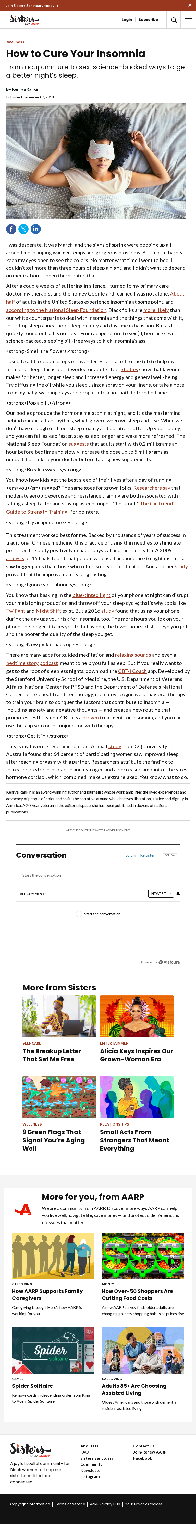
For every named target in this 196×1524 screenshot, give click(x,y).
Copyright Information (30, 1504)
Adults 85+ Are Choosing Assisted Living (134, 1389)
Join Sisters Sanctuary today (30, 5)
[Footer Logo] (41, 1450)
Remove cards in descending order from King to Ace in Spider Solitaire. (51, 1397)
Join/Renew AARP (150, 1451)
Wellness (15, 41)
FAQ (84, 1451)
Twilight (15, 611)
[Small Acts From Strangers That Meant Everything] (137, 1097)
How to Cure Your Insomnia (75, 54)
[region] (98, 912)
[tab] (33, 894)
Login (127, 19)
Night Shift (48, 611)
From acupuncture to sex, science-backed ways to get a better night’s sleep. (96, 71)
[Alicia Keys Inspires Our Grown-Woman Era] (137, 1016)
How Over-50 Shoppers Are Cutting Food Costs (137, 1294)
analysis (15, 558)
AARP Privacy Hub (105, 1504)
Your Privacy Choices (144, 1504)
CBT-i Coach (132, 671)
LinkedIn (36, 229)
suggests (79, 444)
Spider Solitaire (32, 1385)
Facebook (11, 229)
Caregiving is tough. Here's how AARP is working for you (47, 1310)
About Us (89, 1445)
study (181, 566)
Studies (129, 369)
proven (91, 717)
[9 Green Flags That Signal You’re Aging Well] (59, 1097)
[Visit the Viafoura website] (169, 962)
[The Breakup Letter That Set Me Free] (59, 1016)
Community (91, 1464)
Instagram (90, 1476)
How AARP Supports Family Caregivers (47, 1294)
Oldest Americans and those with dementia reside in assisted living (139, 1405)
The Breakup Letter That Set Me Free (51, 1055)
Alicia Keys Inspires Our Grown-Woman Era (136, 1055)
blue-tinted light (91, 595)
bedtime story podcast (32, 663)
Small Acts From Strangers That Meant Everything (134, 1140)
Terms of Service (70, 1504)
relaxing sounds (133, 655)
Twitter (23, 229)
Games (17, 1379)
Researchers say (151, 488)
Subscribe (148, 19)
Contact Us (144, 1445)
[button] (173, 19)
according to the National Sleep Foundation (56, 310)
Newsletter (91, 1470)
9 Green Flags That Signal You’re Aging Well (53, 1140)
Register (147, 855)
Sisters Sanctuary (97, 1458)
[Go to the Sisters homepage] (25, 20)
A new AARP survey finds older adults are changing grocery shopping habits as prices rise (143, 1310)
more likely (156, 310)
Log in (130, 855)
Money (108, 1284)
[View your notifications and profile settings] (178, 894)
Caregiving (22, 1284)
